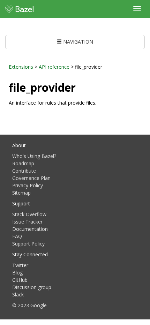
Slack (18, 294)
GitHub (20, 280)
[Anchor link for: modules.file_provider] (81, 86)
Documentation (30, 229)
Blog (17, 272)
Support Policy (28, 243)
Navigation (77, 41)
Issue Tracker (27, 221)
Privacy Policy (27, 185)
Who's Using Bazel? (34, 156)
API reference (54, 66)
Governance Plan (31, 178)
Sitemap (21, 192)
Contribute (24, 170)
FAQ (17, 236)
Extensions (21, 66)
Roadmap (23, 163)
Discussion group (31, 287)
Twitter (20, 265)
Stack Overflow (29, 214)
